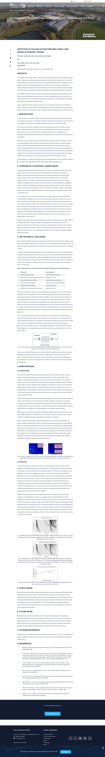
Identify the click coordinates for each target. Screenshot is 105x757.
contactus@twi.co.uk (52, 713)
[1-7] (71, 89)
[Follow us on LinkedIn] (80, 738)
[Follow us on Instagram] (89, 738)
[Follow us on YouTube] (85, 738)
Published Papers (30, 10)
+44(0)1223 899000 (20, 736)
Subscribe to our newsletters (20, 742)
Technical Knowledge (19, 10)
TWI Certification (47, 738)
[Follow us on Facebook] (70, 738)
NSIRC (44, 744)
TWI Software (46, 742)
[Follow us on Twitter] (75, 738)
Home (11, 10)
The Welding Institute (48, 734)
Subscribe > (65, 752)
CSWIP (45, 740)
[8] (35, 216)
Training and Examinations (49, 736)
